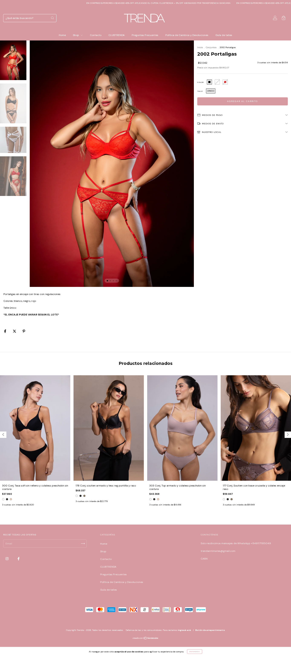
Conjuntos (211, 47)
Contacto (95, 35)
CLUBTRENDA (116, 35)
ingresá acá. (185, 630)
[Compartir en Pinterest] (24, 331)
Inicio (200, 47)
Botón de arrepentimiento (210, 630)
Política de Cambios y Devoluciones (186, 35)
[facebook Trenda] (18, 559)
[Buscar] (52, 18)
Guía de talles (223, 35)
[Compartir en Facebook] (5, 331)
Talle (200, 91)
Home (62, 35)
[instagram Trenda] (7, 559)
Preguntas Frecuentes (145, 35)
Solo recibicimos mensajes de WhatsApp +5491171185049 (236, 543)
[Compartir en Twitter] (15, 331)
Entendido (194, 651)
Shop (76, 35)
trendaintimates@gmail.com (218, 551)
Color (200, 82)
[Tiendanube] (145, 638)
